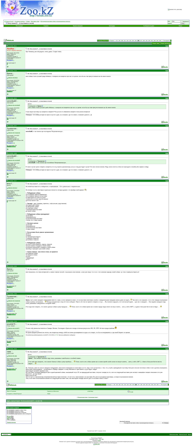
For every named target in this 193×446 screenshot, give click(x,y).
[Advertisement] (96, 33)
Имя (169, 21)
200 (149, 40)
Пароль (169, 23)
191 (125, 40)
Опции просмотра (166, 43)
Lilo (102, 439)
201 (152, 40)
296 (160, 40)
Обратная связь (173, 434)
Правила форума (78, 25)
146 (119, 40)
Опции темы (155, 43)
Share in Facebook (11, 391)
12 (14, 143)
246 (157, 40)
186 (122, 40)
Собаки (28, 21)
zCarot (99, 440)
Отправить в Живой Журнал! (14, 393)
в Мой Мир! (90, 391)
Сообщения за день (148, 25)
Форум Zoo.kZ (9, 21)
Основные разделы (20, 21)
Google (131, 392)
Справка (46, 25)
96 (117, 40)
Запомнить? (186, 21)
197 (141, 40)
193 (130, 40)
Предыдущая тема (82, 397)
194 (133, 40)
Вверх (189, 434)
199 (146, 40)
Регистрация (19, 25)
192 (127, 40)
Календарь (112, 25)
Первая (111, 40)
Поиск (180, 25)
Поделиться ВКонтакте (53, 391)
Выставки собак (35, 21)
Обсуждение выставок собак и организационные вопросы (55, 21)
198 (144, 40)
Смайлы (9, 417)
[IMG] (8, 418)
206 (155, 40)
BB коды (9, 416)
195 (136, 40)
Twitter (48, 393)
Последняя (166, 40)
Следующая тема (92, 397)
